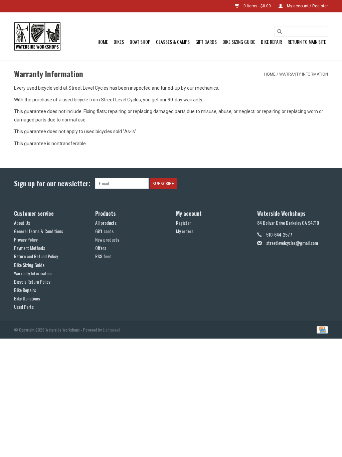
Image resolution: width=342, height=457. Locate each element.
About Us (22, 222)
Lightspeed (111, 330)
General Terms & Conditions (38, 231)
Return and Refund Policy (36, 256)
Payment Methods (29, 247)
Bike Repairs (25, 289)
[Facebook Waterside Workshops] (311, 183)
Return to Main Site (307, 41)
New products (107, 239)
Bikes (119, 41)
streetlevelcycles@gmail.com (292, 242)
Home (103, 41)
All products (106, 222)
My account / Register (307, 6)
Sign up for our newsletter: (52, 183)
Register (183, 222)
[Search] (280, 31)
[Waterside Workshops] (37, 36)
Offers (100, 247)
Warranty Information (303, 74)
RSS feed (103, 256)
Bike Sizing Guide (238, 41)
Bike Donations (27, 298)
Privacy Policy (25, 239)
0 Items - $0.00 (257, 6)
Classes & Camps (173, 41)
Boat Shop (140, 41)
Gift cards (206, 41)
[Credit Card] (321, 329)
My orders (184, 231)
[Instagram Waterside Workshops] (322, 183)
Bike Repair (271, 41)
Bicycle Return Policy (32, 281)
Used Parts (24, 306)
